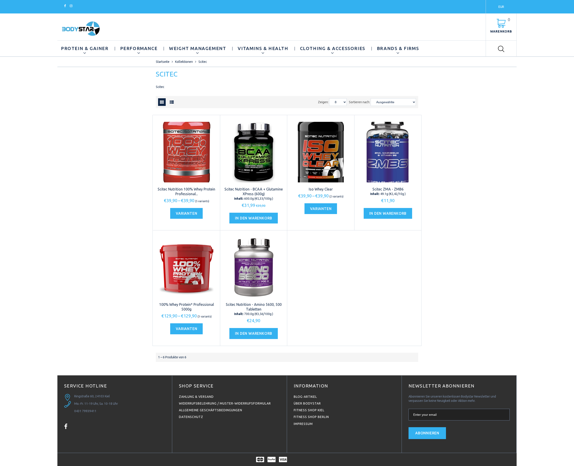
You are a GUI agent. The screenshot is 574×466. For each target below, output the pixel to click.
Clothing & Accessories (332, 48)
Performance (139, 48)
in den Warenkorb (253, 218)
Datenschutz (191, 417)
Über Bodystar (307, 403)
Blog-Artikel (305, 396)
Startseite (163, 61)
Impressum (303, 424)
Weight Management (197, 48)
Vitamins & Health (263, 48)
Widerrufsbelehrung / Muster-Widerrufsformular (225, 403)
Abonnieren (427, 433)
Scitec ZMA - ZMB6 (388, 189)
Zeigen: (323, 102)
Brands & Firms (398, 48)
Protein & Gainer (85, 48)
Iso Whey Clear (321, 189)
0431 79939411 (85, 411)
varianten (186, 213)
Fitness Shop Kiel (309, 410)
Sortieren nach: (359, 102)
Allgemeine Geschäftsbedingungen (210, 410)
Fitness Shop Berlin (311, 417)
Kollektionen (184, 61)
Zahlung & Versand (196, 396)
